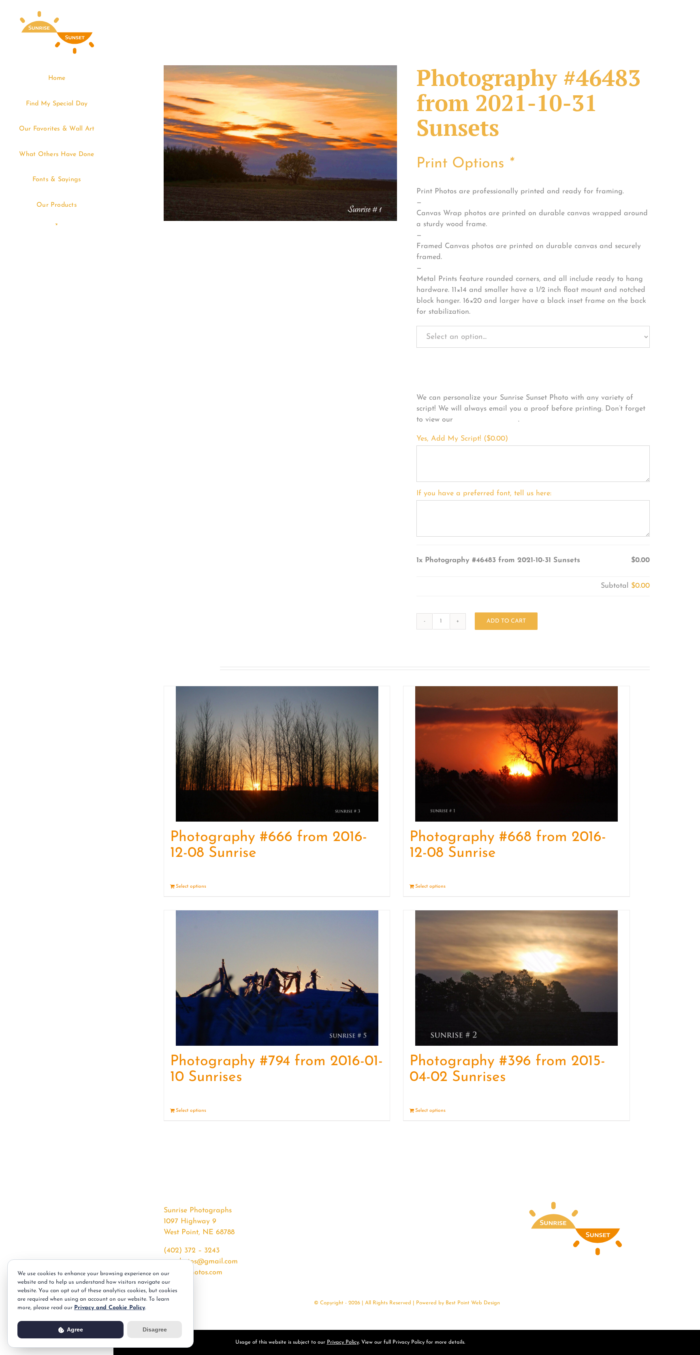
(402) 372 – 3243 (192, 1250)
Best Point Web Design (473, 1303)
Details (376, 886)
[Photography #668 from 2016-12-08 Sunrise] (516, 753)
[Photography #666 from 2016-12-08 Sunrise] (277, 753)
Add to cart (506, 621)
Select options (191, 886)
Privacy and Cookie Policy (109, 1308)
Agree (74, 1329)
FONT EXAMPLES (486, 420)
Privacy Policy (343, 1342)
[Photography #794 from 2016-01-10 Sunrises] (277, 977)
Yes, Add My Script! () (462, 439)
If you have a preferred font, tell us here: (483, 493)
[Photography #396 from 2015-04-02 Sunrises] (516, 977)
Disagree (155, 1329)
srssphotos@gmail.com (201, 1261)
